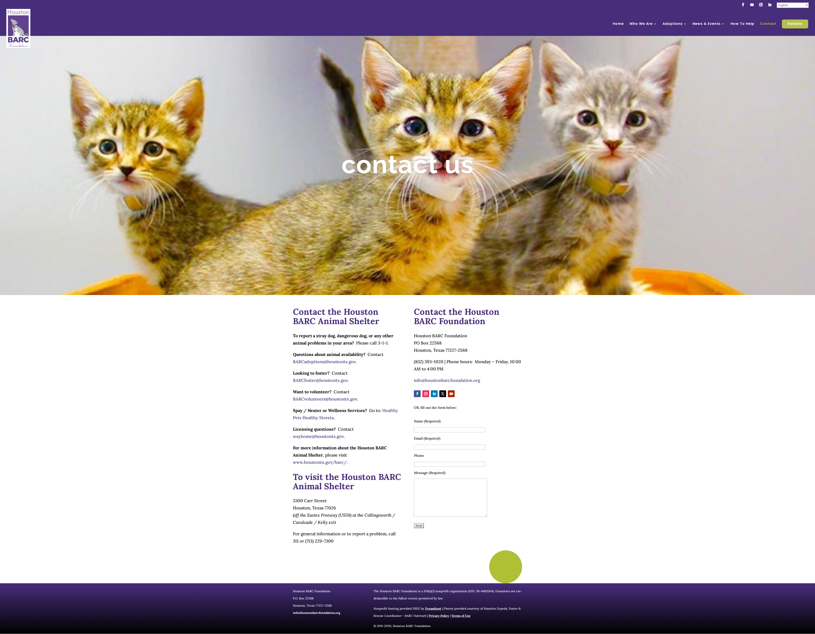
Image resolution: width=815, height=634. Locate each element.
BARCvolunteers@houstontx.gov (325, 399)
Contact (768, 24)
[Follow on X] (442, 393)
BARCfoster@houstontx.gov (320, 380)
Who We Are (641, 24)
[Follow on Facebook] (417, 393)
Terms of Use (461, 616)
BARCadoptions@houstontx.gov (324, 361)
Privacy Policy (439, 616)
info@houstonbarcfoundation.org (447, 380)
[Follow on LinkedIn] (434, 393)
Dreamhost (433, 608)
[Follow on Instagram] (425, 393)
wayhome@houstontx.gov (318, 436)
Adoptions (673, 24)
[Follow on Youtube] (451, 393)
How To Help (742, 24)
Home (618, 24)
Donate (795, 23)
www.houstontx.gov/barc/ (320, 462)
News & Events (707, 24)
